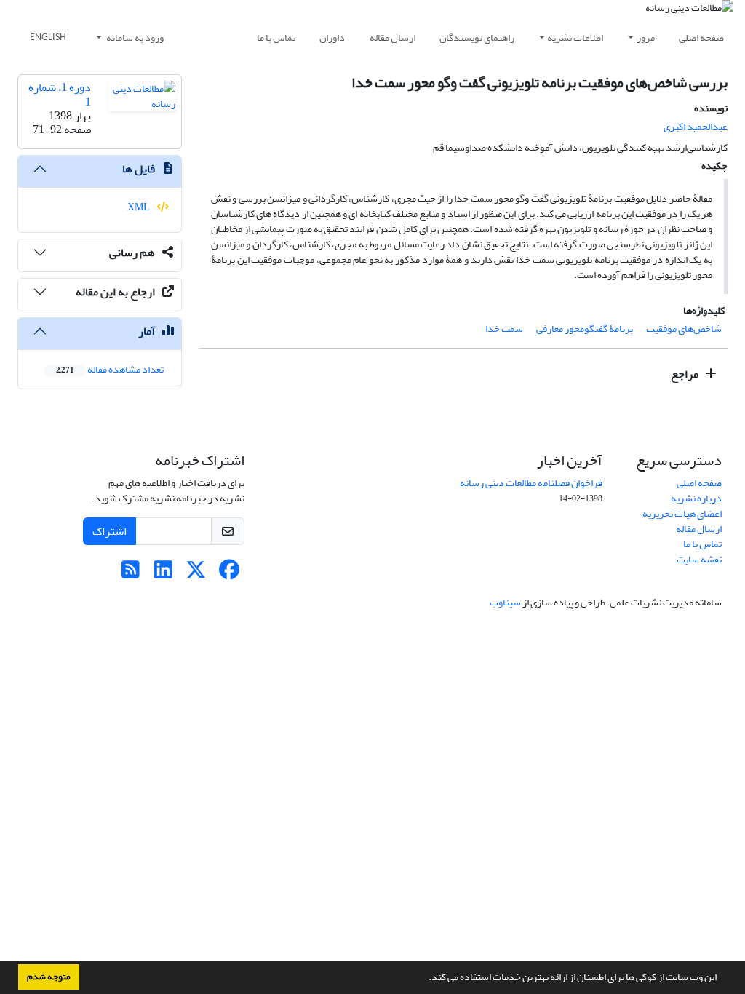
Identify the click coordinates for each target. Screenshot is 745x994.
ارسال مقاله (392, 37)
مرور (646, 37)
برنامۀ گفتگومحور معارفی (584, 328)
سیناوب (505, 602)
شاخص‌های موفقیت (684, 328)
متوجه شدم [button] (49, 976)
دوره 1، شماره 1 (59, 94)
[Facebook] (228, 574)
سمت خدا (504, 328)
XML (139, 207)
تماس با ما (276, 37)
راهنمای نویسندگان (476, 37)
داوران (332, 37)
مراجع (686, 374)
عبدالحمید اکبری (696, 126)
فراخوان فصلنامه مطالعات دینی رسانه (531, 483)
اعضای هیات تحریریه (682, 513)
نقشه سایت (699, 559)
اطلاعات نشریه (575, 37)
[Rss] (130, 574)
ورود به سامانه (134, 37)
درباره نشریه (696, 498)
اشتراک (109, 531)
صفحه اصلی (701, 37)
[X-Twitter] (196, 574)
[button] (425, 979)
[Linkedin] (163, 574)
